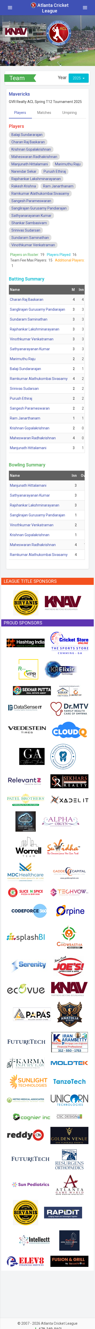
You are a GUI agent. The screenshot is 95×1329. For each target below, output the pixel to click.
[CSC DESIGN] (69, 1116)
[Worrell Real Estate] (28, 846)
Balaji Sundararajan (27, 135)
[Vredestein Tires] (26, 729)
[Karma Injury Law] (25, 1063)
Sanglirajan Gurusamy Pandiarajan (39, 208)
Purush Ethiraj (55, 171)
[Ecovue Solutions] (25, 988)
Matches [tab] (44, 113)
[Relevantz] (25, 781)
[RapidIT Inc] (63, 1212)
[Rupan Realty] (28, 669)
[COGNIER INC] (31, 1116)
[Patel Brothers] (25, 799)
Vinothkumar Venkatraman (33, 245)
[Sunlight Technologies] (28, 1081)
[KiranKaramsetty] (69, 1042)
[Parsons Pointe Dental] (63, 756)
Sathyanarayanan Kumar (31, 216)
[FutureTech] (26, 1042)
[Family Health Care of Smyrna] (69, 708)
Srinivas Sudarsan (25, 230)
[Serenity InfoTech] (29, 966)
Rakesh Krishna (23, 186)
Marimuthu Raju (68, 164)
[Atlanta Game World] (69, 1184)
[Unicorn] (69, 1100)
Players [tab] (20, 113)
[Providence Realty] (69, 1240)
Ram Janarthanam (58, 186)
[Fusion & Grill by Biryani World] (69, 1261)
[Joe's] (69, 966)
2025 (77, 78)
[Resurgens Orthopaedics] (69, 1159)
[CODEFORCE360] (29, 910)
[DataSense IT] (25, 708)
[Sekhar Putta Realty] (31, 690)
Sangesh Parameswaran (31, 201)
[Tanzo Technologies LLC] (69, 1081)
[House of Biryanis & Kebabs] (26, 603)
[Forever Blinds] (25, 821)
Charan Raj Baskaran (28, 142)
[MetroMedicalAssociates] (25, 1100)
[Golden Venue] (69, 1135)
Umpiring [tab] (69, 113)
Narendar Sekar (23, 171)
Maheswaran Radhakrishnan (34, 157)
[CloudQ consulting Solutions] (69, 729)
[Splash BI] (25, 937)
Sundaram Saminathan (30, 238)
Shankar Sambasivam (29, 223)
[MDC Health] (25, 871)
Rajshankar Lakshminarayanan (36, 179)
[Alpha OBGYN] (60, 821)
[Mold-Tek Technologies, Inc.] (69, 1063)
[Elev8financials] (25, 1261)
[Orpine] (69, 910)
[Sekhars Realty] (69, 781)
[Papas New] (31, 1014)
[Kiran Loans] (69, 690)
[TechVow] (69, 892)
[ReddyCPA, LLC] (25, 1135)
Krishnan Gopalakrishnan (31, 149)
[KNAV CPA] (63, 603)
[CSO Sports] (69, 642)
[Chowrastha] (69, 937)
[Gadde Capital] (69, 871)
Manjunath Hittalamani (29, 164)
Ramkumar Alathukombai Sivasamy (40, 193)
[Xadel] (69, 799)
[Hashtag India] (25, 642)
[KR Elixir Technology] (61, 669)
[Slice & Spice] (25, 892)
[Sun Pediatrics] (30, 1184)
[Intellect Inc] (34, 1240)
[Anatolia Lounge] (69, 1014)
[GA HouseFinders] (32, 756)
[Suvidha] (64, 846)
